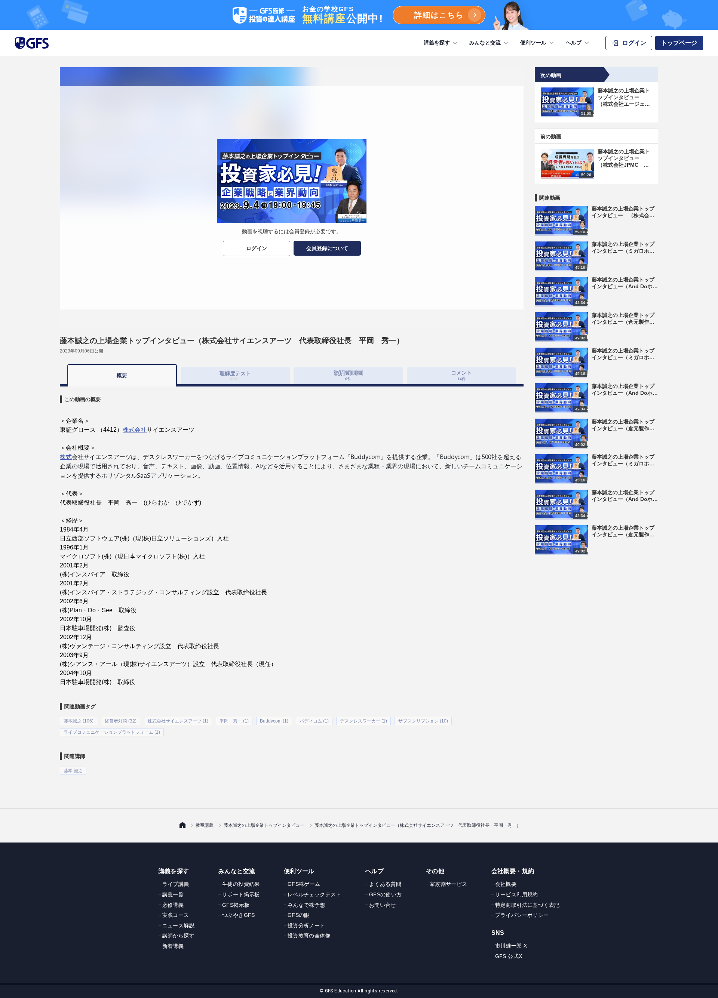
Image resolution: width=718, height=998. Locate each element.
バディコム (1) (314, 721)
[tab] (348, 375)
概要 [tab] (122, 375)
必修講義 (173, 905)
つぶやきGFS (238, 915)
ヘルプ (574, 43)
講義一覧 (173, 894)
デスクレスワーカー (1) (363, 721)
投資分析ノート (306, 925)
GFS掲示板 (235, 905)
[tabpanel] (292, 580)
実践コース (175, 915)
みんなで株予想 (306, 905)
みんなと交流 (485, 43)
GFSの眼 (299, 915)
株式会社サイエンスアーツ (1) (178, 721)
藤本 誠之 (73, 770)
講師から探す (178, 936)
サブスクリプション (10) (423, 721)
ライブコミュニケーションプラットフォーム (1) (112, 732)
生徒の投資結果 (241, 884)
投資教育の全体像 (309, 936)
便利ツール (533, 43)
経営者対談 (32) (120, 721)
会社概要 (506, 884)
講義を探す (437, 43)
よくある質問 (385, 884)
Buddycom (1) (274, 721)
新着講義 (173, 946)
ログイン (256, 248)
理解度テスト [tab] (235, 375)
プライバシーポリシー (522, 915)
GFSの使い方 (385, 894)
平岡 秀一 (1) (234, 721)
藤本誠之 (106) (78, 721)
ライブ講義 (175, 884)
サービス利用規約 (516, 894)
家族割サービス (448, 884)
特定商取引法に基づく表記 (527, 905)
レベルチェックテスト (314, 894)
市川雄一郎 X (511, 946)
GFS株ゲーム (304, 884)
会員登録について (327, 248)
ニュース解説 (178, 925)
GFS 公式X (508, 956)
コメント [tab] (461, 375)
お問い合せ (382, 905)
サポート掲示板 (241, 894)
